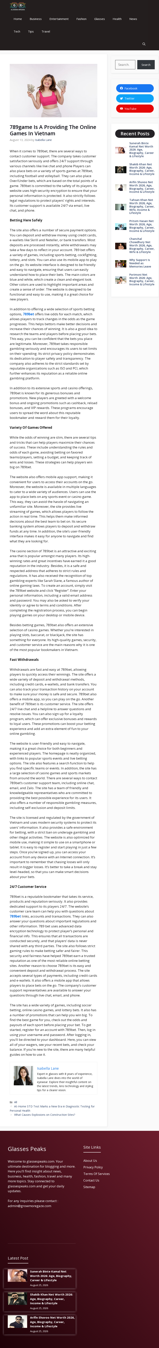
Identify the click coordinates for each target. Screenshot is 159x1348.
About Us (90, 1160)
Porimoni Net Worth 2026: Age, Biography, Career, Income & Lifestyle (142, 279)
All (15, 1102)
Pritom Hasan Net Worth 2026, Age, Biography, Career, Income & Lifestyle (142, 225)
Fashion (81, 19)
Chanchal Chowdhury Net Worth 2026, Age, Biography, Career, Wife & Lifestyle (142, 245)
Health (117, 19)
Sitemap (89, 1187)
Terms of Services (96, 1174)
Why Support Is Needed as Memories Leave (140, 263)
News (133, 19)
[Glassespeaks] (18, 6)
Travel (45, 31)
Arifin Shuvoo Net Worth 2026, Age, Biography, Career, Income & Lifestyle (142, 187)
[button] (144, 44)
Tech (17, 31)
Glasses (99, 19)
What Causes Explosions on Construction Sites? (44, 1114)
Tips (31, 31)
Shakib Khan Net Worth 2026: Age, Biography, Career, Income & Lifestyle (142, 169)
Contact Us (91, 1180)
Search (146, 65)
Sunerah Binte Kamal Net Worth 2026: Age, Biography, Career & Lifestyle (141, 149)
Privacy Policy (93, 1167)
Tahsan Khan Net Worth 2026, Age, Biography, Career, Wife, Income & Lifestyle (142, 206)
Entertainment (59, 19)
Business (36, 19)
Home (18, 19)
